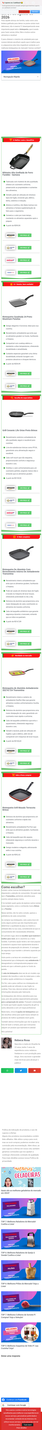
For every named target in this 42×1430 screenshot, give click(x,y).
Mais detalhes (21, 1428)
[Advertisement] (21, 108)
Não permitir (24, 12)
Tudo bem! (28, 1425)
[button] (37, 76)
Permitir (35, 12)
